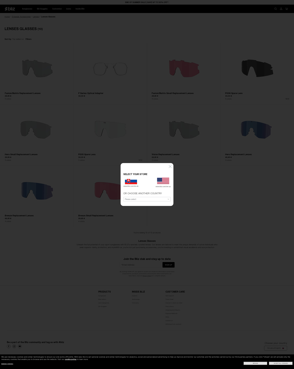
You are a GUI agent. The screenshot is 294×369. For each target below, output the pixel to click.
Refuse (255, 363)
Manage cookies (7, 364)
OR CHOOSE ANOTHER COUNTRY (142, 193)
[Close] (170, 166)
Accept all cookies (281, 363)
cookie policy (70, 359)
